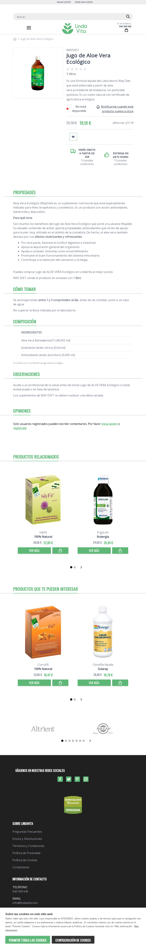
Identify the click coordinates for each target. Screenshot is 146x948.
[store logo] (74, 28)
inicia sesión (109, 424)
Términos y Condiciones (28, 846)
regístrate (20, 428)
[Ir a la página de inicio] (15, 39)
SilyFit (43, 532)
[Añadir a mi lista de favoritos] (73, 137)
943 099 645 (125, 26)
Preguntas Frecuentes (27, 832)
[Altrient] (42, 728)
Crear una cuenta (84, 2)
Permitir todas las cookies (27, 940)
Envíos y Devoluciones (27, 839)
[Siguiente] (82, 567)
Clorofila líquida (103, 665)
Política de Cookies (24, 860)
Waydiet (72, 50)
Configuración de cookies (73, 940)
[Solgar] (103, 728)
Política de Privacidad (26, 853)
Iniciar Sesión (64, 2)
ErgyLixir (103, 532)
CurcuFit (43, 665)
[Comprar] (60, 550)
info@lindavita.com (25, 903)
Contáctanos (20, 867)
